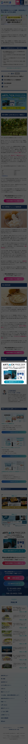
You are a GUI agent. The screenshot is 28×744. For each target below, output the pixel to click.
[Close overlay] (26, 361)
